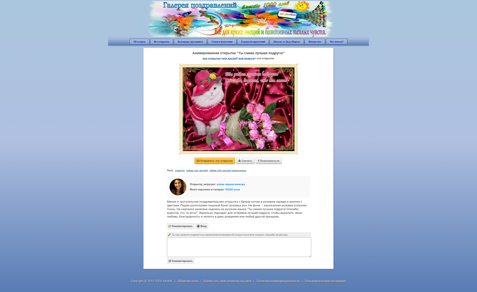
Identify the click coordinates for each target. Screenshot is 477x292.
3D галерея (139, 41)
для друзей (229, 58)
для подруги (246, 58)
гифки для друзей (197, 170)
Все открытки (161, 41)
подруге (180, 170)
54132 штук (232, 189)
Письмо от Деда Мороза (287, 41)
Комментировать (181, 261)
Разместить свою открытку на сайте (228, 281)
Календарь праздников (190, 41)
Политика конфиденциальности (278, 281)
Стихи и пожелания (222, 41)
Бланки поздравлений (253, 41)
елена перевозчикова (231, 184)
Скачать (245, 160)
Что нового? (337, 41)
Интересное (315, 41)
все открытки (212, 58)
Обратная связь (188, 281)
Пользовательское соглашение (325, 281)
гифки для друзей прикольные (227, 170)
